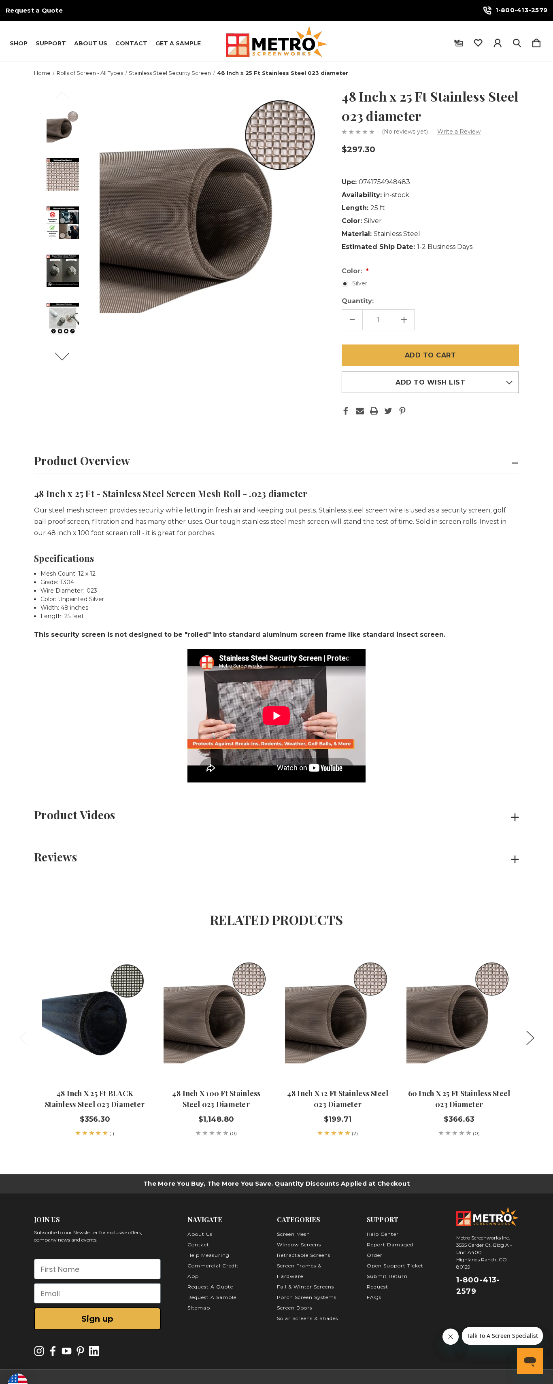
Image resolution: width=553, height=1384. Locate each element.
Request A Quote (210, 1287)
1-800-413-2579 (522, 10)
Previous (67, 99)
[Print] (374, 411)
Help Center (383, 1234)
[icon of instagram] (39, 1351)
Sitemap (198, 1308)
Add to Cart (94, 1055)
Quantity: (358, 301)
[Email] (360, 411)
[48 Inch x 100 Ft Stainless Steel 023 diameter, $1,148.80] (216, 1011)
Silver (359, 283)
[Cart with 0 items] (536, 41)
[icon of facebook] (53, 1351)
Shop (19, 43)
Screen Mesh (293, 1234)
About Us (90, 43)
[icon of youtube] (67, 1351)
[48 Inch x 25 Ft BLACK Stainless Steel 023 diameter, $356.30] (94, 1011)
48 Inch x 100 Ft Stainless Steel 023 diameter (216, 1098)
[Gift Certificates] (458, 41)
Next (67, 360)
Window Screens (299, 1245)
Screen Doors (294, 1308)
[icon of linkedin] (94, 1351)
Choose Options (216, 1055)
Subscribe (480, 1360)
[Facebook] (346, 411)
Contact (131, 43)
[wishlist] (478, 41)
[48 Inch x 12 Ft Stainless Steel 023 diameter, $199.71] (337, 1011)
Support (51, 43)
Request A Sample (211, 1297)
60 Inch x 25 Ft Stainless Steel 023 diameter (459, 1098)
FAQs (374, 1297)
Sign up (97, 1319)
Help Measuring (208, 1255)
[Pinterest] (402, 411)
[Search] (517, 41)
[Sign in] (497, 41)
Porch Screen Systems (306, 1297)
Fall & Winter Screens (305, 1287)
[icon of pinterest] (80, 1351)
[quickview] (131, 980)
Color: (353, 271)
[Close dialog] (534, 1204)
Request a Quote (34, 10)
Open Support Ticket (395, 1266)
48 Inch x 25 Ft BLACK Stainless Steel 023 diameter (95, 1098)
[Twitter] (388, 411)
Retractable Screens (303, 1255)
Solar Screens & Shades (307, 1318)
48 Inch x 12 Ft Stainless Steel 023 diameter (338, 1098)
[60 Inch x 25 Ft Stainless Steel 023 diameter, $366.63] (459, 1011)
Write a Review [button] (459, 131)
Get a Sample (178, 43)
